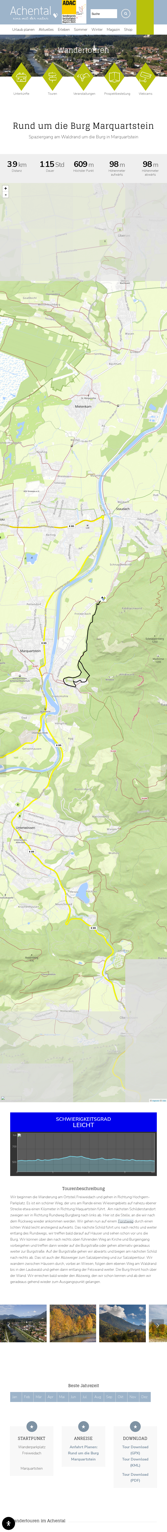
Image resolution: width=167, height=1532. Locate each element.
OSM (164, 1101)
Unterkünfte (21, 94)
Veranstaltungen (84, 94)
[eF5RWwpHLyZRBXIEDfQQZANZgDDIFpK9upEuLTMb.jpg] (42, 1337)
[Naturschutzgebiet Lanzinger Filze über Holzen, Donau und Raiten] (164, 766)
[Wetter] (157, 29)
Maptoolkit (155, 1101)
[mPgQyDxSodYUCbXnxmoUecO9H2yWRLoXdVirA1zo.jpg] (91, 1337)
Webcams (145, 94)
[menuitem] (23, 29)
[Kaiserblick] (3, 766)
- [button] (5, 194)
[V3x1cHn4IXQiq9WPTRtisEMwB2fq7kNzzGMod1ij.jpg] (141, 1337)
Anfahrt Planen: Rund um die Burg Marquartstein (83, 1453)
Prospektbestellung (117, 94)
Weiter (158, 1325)
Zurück (9, 1325)
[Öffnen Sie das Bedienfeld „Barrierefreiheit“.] (8, 1523)
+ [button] (5, 188)
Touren (52, 94)
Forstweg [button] (126, 1221)
